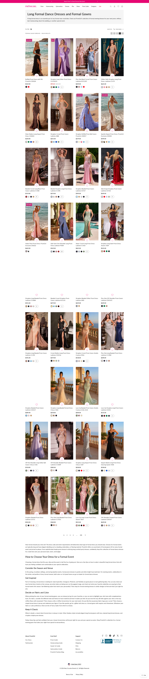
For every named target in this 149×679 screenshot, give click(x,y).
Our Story (28, 640)
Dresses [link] (67, 6)
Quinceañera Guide (56, 649)
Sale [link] (100, 6)
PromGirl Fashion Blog (57, 652)
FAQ (77, 646)
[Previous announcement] (52, 1)
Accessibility (79, 652)
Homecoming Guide (56, 643)
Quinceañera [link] (59, 6)
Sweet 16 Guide (55, 646)
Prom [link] (42, 6)
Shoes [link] (78, 6)
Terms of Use (69, 674)
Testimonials (29, 643)
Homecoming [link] (49, 6)
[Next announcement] (97, 1)
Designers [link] (93, 6)
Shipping (78, 643)
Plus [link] (73, 6)
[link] (114, 6)
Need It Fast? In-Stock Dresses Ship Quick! (74, 1)
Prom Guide (54, 640)
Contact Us (79, 640)
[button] (110, 6)
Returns (78, 649)
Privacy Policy (79, 674)
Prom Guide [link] (85, 6)
